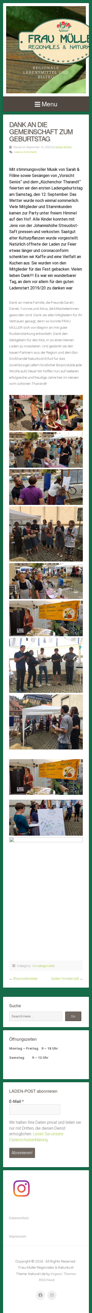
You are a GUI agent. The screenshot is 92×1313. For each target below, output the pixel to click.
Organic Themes (63, 1274)
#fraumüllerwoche (25, 978)
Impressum (17, 1236)
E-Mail (16, 1101)
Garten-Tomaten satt (65, 978)
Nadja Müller (63, 147)
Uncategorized (43, 966)
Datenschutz (19, 1218)
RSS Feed (46, 1280)
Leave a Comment (25, 152)
